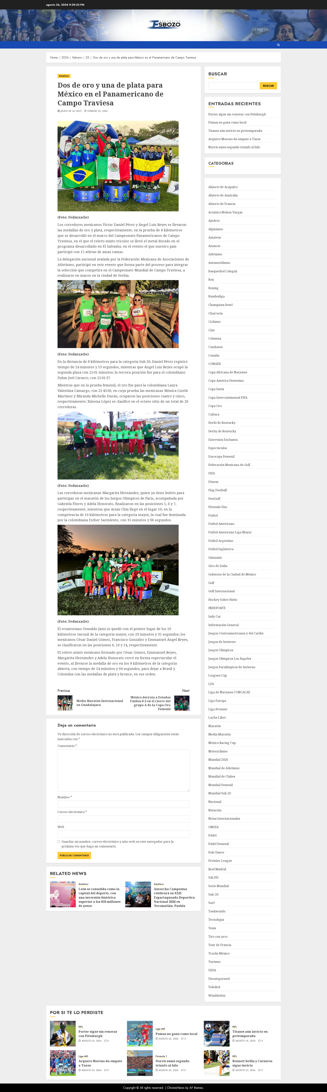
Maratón (214, 726)
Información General (223, 625)
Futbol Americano (221, 524)
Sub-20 (213, 894)
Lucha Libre (217, 717)
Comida (213, 355)
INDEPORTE (217, 608)
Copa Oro (215, 406)
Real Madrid (217, 869)
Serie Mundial (218, 886)
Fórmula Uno (217, 507)
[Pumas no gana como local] (140, 1033)
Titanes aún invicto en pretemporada (235, 131)
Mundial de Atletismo (223, 768)
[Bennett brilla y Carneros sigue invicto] (217, 1063)
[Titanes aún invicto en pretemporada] (217, 1033)
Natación (214, 810)
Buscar (217, 73)
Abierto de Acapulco (223, 187)
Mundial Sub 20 (219, 793)
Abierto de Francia (221, 204)
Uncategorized (219, 979)
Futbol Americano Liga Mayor (230, 532)
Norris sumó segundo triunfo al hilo (234, 147)
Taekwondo (216, 911)
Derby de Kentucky (222, 431)
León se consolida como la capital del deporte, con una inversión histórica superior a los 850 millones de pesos (100, 897)
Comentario (67, 746)
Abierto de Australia (223, 195)
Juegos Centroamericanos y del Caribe (236, 633)
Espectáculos (217, 448)
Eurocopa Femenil (221, 456)
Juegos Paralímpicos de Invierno (231, 667)
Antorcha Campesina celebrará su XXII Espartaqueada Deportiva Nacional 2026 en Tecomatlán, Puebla (174, 897)
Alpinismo (215, 229)
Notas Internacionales (224, 818)
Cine (211, 330)
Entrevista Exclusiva (223, 440)
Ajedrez (214, 221)
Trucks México (219, 953)
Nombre (65, 797)
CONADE (214, 364)
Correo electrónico (72, 812)
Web (61, 827)
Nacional (214, 802)
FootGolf (214, 499)
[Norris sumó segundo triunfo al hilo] (140, 1063)
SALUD (213, 877)
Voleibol (214, 987)
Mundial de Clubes (221, 776)
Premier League (220, 861)
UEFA (212, 970)
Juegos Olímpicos (220, 650)
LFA (211, 684)
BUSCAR (268, 86)
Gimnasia (215, 557)
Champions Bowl (220, 305)
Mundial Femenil (220, 785)
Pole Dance (216, 852)
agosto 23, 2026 (245, 1070)
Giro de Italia (217, 566)
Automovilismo (219, 263)
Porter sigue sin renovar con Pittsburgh (237, 114)
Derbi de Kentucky (221, 423)
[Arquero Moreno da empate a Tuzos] (63, 1063)
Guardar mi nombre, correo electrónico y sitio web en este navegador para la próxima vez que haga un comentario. (118, 844)
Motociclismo (217, 751)
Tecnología (216, 919)
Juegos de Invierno (222, 642)
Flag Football (217, 490)
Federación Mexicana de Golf (229, 465)
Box (211, 279)
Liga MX (160, 1029)
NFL (81, 1027)
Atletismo (215, 254)
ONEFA (213, 827)
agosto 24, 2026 (92, 1041)
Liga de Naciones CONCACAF (229, 692)
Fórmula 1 (161, 1056)
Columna (214, 338)
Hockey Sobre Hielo (222, 600)
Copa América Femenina (226, 380)
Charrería (215, 313)
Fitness (213, 482)
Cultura (213, 414)
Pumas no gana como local (227, 122)
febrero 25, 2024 (97, 111)
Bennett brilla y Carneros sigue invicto (252, 1063)
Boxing (213, 288)
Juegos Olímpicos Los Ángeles (229, 658)
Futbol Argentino (220, 541)
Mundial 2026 (218, 760)
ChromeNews (176, 1088)
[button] (278, 45)
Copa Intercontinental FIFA (227, 397)
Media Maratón (219, 734)
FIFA (211, 473)
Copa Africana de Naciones (227, 372)
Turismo (214, 962)
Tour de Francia (219, 945)
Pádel (212, 835)
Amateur (64, 76)
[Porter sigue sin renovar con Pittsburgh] (63, 1033)
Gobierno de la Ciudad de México (232, 574)
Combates (215, 347)
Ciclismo (214, 322)
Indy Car (214, 616)
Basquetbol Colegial (222, 271)
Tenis (212, 928)
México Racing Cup (222, 743)
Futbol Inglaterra (221, 549)
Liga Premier (218, 709)
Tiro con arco (217, 936)
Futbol (213, 515)
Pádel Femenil (218, 844)
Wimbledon (216, 995)
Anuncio (214, 246)
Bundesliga (216, 296)
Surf (211, 903)
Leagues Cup (217, 675)
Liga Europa (217, 701)
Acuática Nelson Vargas (225, 212)
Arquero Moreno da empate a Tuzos (234, 139)
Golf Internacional (221, 591)
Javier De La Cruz (71, 111)
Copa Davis (216, 389)
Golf (211, 583)
